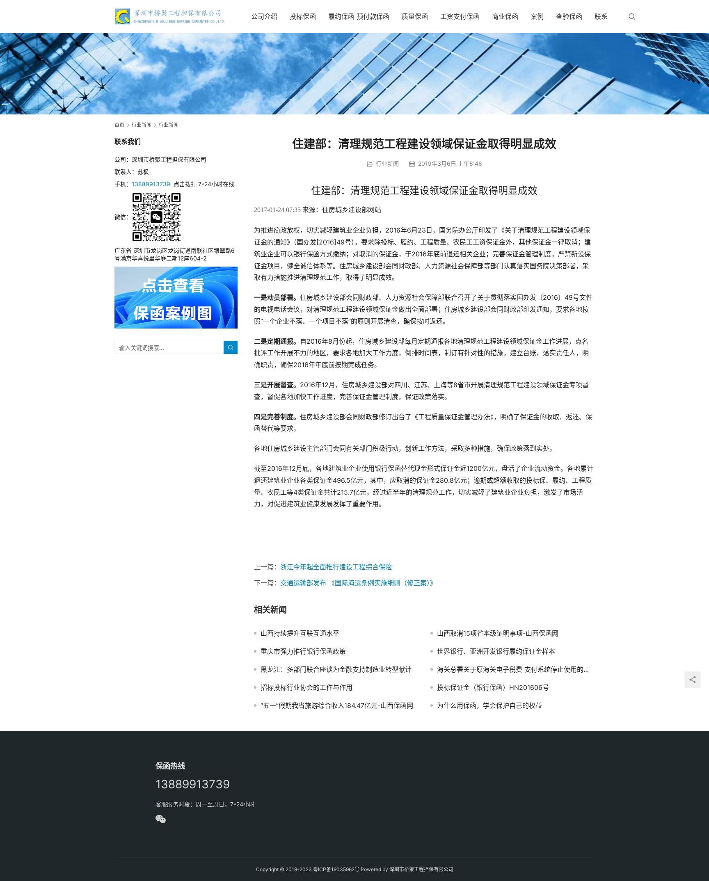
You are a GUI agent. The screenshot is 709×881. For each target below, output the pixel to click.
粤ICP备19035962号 (336, 869)
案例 (537, 16)
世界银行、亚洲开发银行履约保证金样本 (496, 651)
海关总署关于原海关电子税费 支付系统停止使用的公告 (516, 669)
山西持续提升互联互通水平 (300, 633)
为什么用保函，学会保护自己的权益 (489, 705)
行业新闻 (387, 163)
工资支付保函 (460, 16)
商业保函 (505, 16)
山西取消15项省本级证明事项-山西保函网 (497, 633)
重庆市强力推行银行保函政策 (303, 651)
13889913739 (151, 183)
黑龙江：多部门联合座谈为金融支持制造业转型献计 (336, 669)
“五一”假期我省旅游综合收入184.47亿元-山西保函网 (337, 705)
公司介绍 (264, 16)
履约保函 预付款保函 (358, 16)
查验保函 (569, 16)
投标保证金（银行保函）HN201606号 (493, 687)
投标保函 (303, 16)
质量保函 (415, 16)
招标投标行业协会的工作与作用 (306, 687)
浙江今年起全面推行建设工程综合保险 (336, 567)
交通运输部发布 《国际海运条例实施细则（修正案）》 (358, 583)
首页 (119, 125)
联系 (601, 16)
